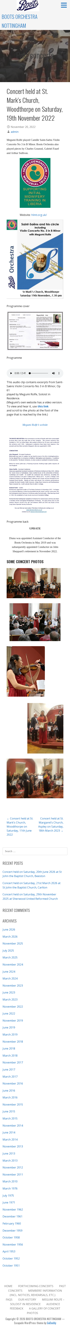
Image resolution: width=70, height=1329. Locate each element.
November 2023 (13, 985)
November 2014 (13, 1125)
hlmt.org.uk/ (39, 215)
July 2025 (8, 950)
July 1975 (8, 1195)
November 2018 (13, 1041)
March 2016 (10, 1097)
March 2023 (10, 999)
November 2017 (13, 1062)
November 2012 (13, 1167)
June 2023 (9, 992)
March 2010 (10, 1181)
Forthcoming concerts (35, 1286)
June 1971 (9, 1202)
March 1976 (10, 1188)
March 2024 (10, 978)
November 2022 (13, 1006)
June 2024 (9, 971)
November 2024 (13, 964)
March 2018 (10, 1055)
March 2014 (10, 1139)
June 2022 (9, 1013)
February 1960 (12, 1223)
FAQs (9, 1299)
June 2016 (9, 1090)
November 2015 (13, 1104)
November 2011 (13, 1174)
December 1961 (12, 1216)
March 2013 (10, 1160)
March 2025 (10, 957)
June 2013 (9, 1153)
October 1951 (11, 1265)
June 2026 (9, 929)
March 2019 (10, 1034)
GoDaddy (51, 1323)
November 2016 (13, 1083)
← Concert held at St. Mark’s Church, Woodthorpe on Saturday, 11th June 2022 (20, 826)
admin (15, 132)
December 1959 (12, 1230)
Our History (27, 1299)
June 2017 (9, 1069)
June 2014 (9, 1132)
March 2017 (10, 1076)
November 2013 (13, 1146)
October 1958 (11, 1237)
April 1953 (9, 1251)
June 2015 (9, 1111)
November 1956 (13, 1244)
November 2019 (13, 1020)
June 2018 (9, 1048)
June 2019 (9, 1027)
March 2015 (10, 1118)
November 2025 (13, 943)
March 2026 (10, 936)
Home (8, 1286)
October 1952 (11, 1258)
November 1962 (13, 1209)
